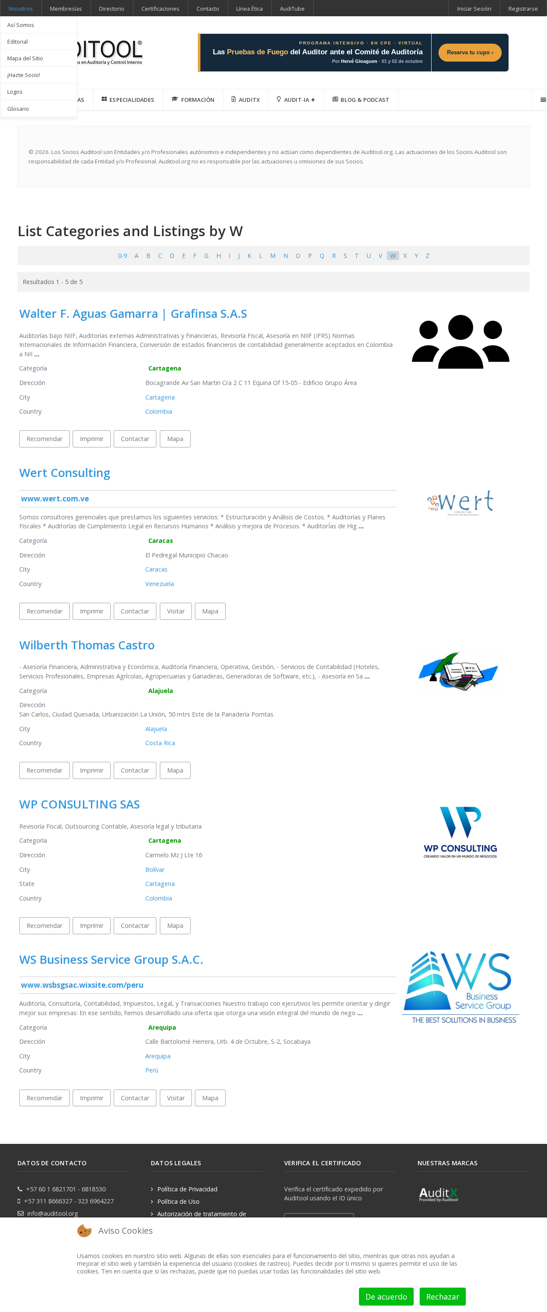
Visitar (176, 611)
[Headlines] (82, 49)
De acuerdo (386, 1296)
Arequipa (162, 1027)
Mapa (175, 439)
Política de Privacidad (187, 1189)
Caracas (160, 540)
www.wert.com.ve (55, 498)
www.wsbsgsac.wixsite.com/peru (82, 985)
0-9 (122, 256)
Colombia (158, 411)
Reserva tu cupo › (470, 52)
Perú (151, 1070)
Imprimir (91, 439)
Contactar (135, 439)
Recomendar (44, 439)
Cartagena (164, 368)
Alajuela (160, 691)
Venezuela (159, 584)
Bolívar (155, 869)
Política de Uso (178, 1201)
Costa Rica (160, 743)
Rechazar (442, 1296)
